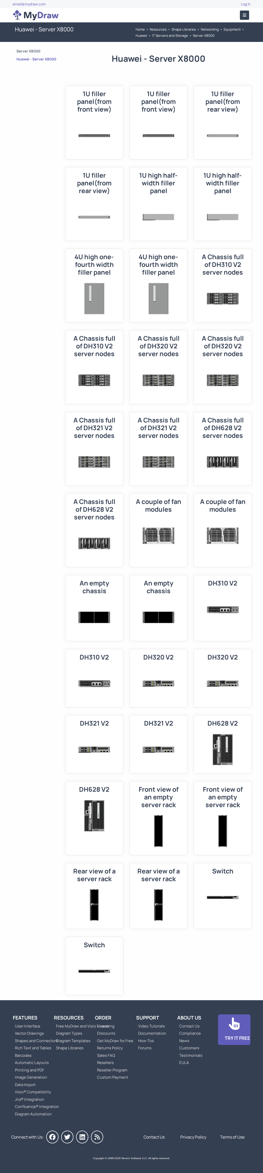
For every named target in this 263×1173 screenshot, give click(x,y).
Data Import (25, 1084)
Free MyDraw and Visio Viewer (80, 1026)
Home (140, 29)
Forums (145, 1048)
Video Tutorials (151, 1026)
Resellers (105, 1062)
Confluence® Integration (37, 1106)
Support (147, 1017)
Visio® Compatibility (33, 1092)
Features (25, 1017)
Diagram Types (69, 1033)
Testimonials (190, 1055)
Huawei (141, 35)
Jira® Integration (29, 1099)
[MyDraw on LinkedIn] (82, 1137)
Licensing (106, 1026)
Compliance (190, 1033)
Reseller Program (112, 1070)
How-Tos (146, 1040)
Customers (189, 1048)
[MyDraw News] (97, 1137)
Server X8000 (203, 35)
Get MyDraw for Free (115, 1040)
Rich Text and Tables (33, 1048)
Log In (245, 4)
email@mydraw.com (29, 4)
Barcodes (23, 1055)
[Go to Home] (35, 15)
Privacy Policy (193, 1137)
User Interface (27, 1026)
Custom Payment (112, 1077)
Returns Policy (110, 1048)
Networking (210, 29)
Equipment (232, 29)
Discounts (106, 1033)
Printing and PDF (29, 1070)
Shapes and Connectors (36, 1040)
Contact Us (189, 1026)
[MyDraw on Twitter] (67, 1137)
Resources (158, 29)
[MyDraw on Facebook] (52, 1137)
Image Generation (31, 1077)
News (184, 1040)
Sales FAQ (106, 1055)
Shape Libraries (184, 29)
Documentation (152, 1033)
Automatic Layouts (32, 1062)
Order (103, 1017)
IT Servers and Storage (170, 35)
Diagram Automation (33, 1114)
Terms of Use (232, 1137)
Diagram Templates (73, 1040)
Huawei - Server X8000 (36, 59)
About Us (189, 1017)
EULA (184, 1062)
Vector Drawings (29, 1033)
